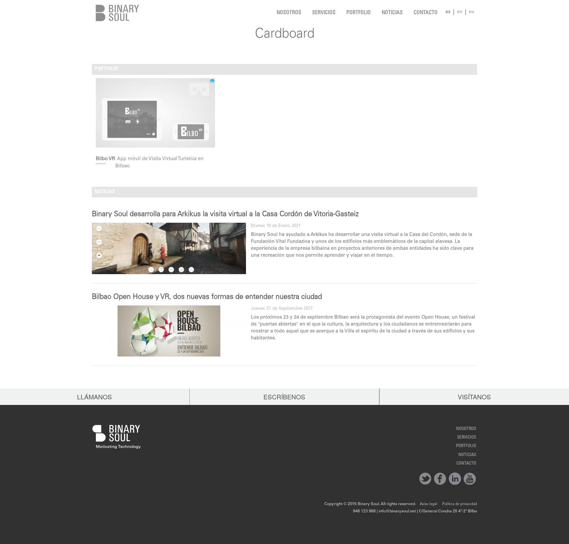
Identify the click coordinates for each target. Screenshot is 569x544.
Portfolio (358, 13)
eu (471, 12)
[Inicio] (116, 13)
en (459, 12)
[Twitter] (425, 478)
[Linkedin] (455, 478)
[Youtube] (470, 478)
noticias (392, 13)
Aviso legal (428, 504)
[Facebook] (440, 478)
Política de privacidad (459, 504)
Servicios (324, 13)
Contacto (426, 13)
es (448, 12)
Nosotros (289, 13)
